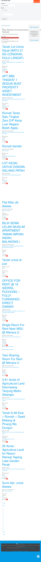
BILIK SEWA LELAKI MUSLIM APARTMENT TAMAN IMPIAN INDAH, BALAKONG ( (13, 232)
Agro (3, 273)
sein (3, 496)
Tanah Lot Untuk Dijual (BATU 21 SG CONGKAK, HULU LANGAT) (13, 52)
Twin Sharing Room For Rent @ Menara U (12, 359)
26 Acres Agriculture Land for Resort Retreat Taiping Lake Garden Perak (13, 455)
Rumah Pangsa (10, 37)
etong (3, 139)
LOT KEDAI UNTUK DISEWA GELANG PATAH (13, 166)
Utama (2, 25)
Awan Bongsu (4, 69)
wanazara (4, 318)
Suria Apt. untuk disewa (12, 484)
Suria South (4, 180)
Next (4, 531)
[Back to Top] (38, 556)
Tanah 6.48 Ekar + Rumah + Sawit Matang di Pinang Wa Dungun (13, 420)
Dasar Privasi (26, 550)
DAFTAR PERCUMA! (38, 2)
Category (3, 3)
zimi (3, 253)
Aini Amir (4, 216)
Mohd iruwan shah (5, 106)
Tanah (17, 37)
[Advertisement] (13, 191)
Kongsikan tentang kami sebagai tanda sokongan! (34, 34)
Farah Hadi (4, 342)
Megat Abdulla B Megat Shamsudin (9, 156)
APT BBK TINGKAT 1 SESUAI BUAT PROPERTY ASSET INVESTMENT (11, 85)
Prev (4, 505)
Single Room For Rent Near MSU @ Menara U (13, 328)
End (4, 534)
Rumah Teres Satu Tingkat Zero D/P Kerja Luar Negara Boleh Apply (12, 120)
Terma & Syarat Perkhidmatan (18, 550)
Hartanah (9, 25)
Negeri (2, 8)
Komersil (14, 37)
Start (4, 503)
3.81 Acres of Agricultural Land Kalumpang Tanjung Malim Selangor (13, 387)
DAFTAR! (35, 1)
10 (3, 529)
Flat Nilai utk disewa (10, 204)
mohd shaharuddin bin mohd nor (8, 439)
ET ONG (3, 406)
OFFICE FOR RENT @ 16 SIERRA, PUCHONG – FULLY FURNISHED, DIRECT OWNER (11, 293)
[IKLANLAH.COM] (5, 1)
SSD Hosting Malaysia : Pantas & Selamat (27, 547)
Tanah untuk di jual (12, 262)
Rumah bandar (12, 146)
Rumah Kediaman (4, 37)
